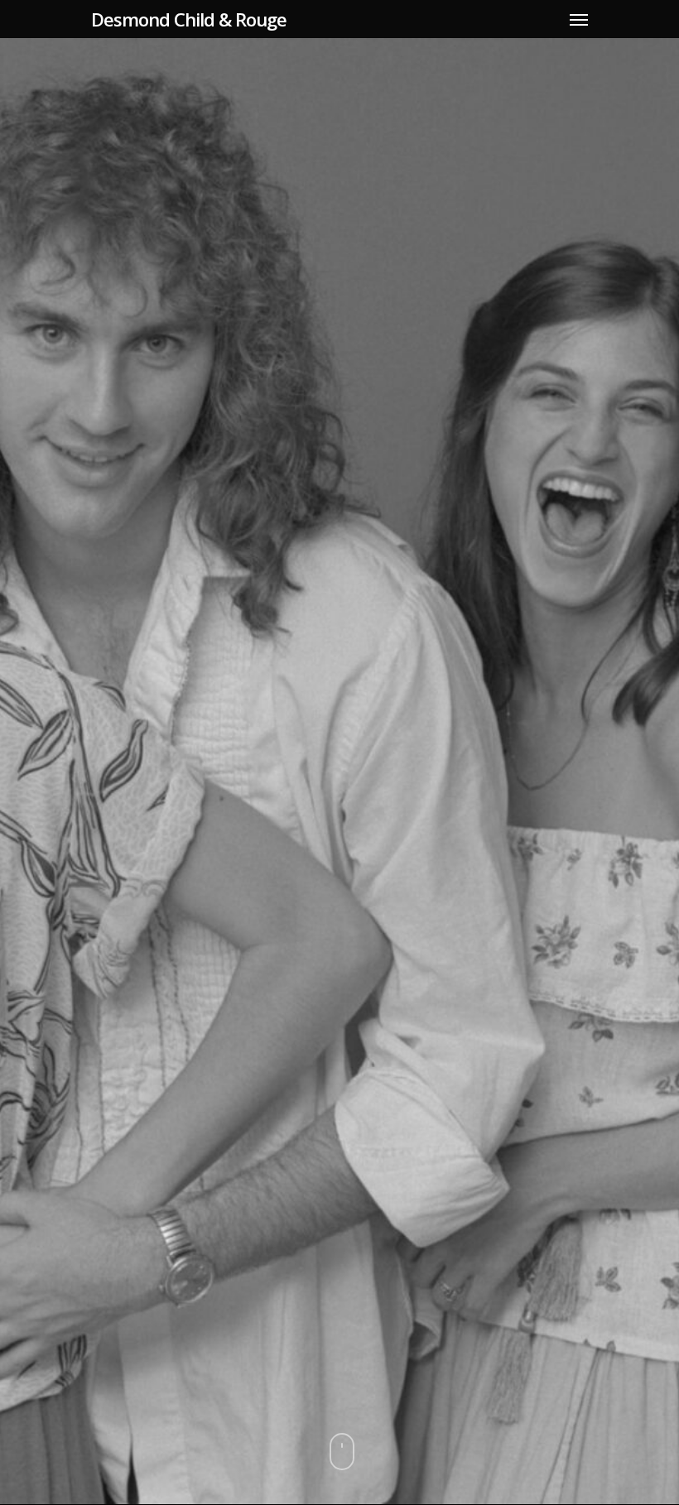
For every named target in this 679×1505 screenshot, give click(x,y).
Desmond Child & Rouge (189, 19)
